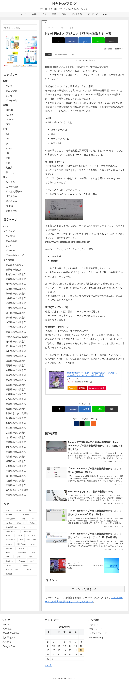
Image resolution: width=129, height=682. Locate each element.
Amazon (72, 388)
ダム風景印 (8, 259)
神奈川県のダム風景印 (17, 336)
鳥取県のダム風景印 (16, 418)
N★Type (7, 624)
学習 (49, 54)
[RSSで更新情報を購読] (93, 423)
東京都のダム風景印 (16, 331)
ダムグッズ (8, 231)
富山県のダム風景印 (16, 346)
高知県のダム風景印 (16, 456)
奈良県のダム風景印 (16, 408)
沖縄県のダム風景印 (16, 494)
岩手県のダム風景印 (16, 283)
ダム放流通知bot (11, 633)
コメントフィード (98, 633)
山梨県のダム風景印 (16, 360)
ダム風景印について (16, 264)
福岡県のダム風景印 (16, 461)
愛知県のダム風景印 (16, 379)
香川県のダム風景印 (16, 446)
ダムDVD (10, 250)
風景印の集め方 (14, 269)
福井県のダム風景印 (16, 355)
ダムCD (9, 245)
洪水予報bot (9, 637)
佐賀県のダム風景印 (16, 466)
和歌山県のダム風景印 (17, 413)
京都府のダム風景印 (16, 394)
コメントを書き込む (85, 589)
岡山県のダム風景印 (16, 427)
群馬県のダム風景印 (16, 317)
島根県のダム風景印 (16, 422)
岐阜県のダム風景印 (16, 370)
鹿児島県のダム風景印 (17, 490)
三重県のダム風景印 (16, 384)
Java (72, 54)
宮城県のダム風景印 (16, 288)
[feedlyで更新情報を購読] (87, 423)
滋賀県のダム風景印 (16, 389)
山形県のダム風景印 (16, 298)
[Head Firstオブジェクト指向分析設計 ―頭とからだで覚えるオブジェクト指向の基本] (56, 380)
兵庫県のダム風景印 (16, 403)
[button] (111, 40)
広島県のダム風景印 (16, 432)
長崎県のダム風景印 (16, 470)
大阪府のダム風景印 (16, 398)
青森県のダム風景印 (16, 279)
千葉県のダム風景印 (16, 327)
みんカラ (7, 641)
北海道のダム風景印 (16, 274)
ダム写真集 (11, 240)
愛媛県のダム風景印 (16, 451)
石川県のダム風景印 (16, 351)
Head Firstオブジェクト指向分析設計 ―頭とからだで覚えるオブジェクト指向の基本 (92, 374)
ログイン (93, 624)
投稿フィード (95, 628)
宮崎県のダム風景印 (16, 485)
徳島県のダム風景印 (16, 442)
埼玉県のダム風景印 (16, 322)
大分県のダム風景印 (16, 480)
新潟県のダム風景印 (16, 341)
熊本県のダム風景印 (16, 475)
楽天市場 (82, 388)
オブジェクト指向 (61, 54)
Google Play (9, 646)
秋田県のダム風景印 (16, 293)
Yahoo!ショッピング (96, 388)
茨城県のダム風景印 (16, 307)
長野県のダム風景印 (16, 365)
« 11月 (48, 665)
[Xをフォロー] (82, 423)
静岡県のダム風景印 (16, 375)
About (6, 226)
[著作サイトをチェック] (76, 423)
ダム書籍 (10, 235)
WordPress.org (96, 637)
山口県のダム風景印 (16, 437)
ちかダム (7, 628)
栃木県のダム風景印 (16, 312)
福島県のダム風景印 (16, 303)
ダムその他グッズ (15, 255)
